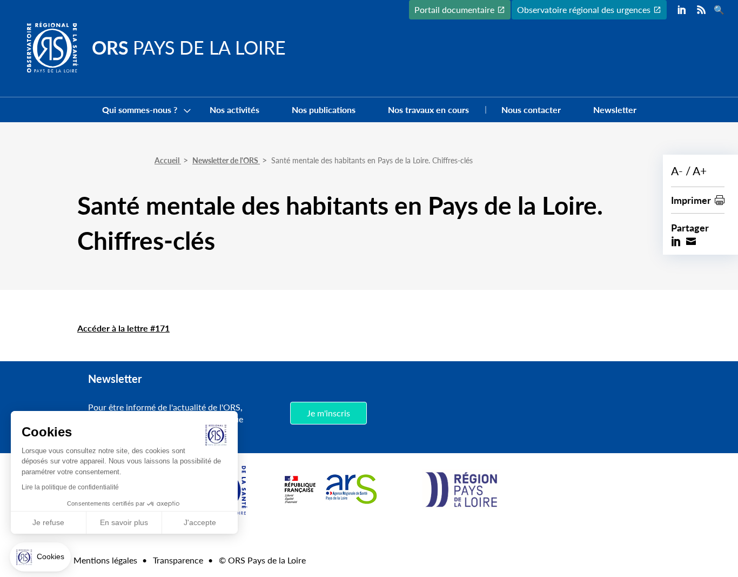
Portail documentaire (454, 9)
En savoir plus (124, 522)
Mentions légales (105, 560)
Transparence (178, 560)
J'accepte (200, 522)
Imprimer (691, 200)
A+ (700, 170)
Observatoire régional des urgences (583, 9)
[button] (40, 557)
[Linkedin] (681, 10)
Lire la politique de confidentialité (70, 487)
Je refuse (48, 522)
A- (677, 170)
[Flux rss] (701, 10)
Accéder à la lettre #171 (123, 328)
